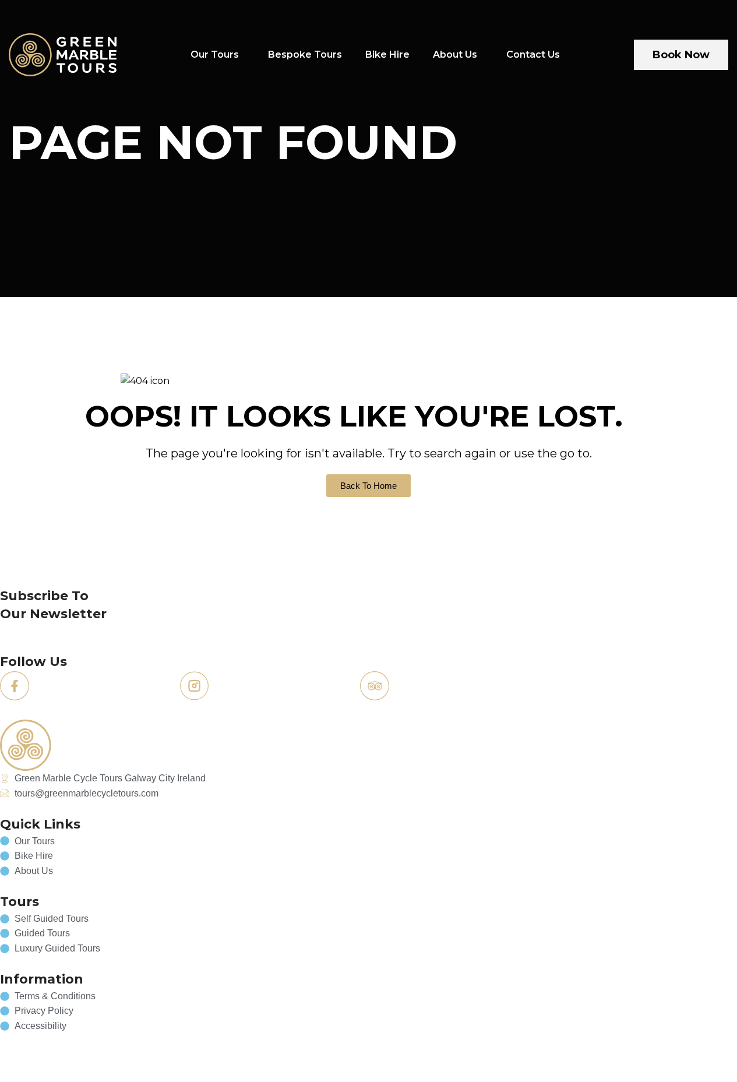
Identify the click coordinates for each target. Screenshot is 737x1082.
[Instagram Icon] (194, 685)
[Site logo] (63, 53)
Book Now (681, 54)
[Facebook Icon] (14, 685)
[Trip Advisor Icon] (374, 685)
